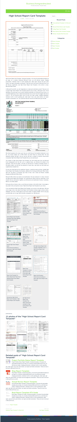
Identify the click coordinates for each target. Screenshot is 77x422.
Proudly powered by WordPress (34, 419)
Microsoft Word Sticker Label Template (61, 27)
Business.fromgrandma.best (38, 3)
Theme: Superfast (46, 419)
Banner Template (56, 41)
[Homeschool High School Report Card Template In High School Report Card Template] (43, 337)
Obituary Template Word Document (60, 33)
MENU (68, 11)
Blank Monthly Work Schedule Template (61, 31)
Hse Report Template (44, 409)
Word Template (55, 48)
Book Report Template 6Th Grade (25, 392)
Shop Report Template (20, 371)
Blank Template (55, 43)
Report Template (13, 404)
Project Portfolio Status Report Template (28, 360)
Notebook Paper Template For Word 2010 (15, 409)
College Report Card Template (59, 29)
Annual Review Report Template (24, 382)
